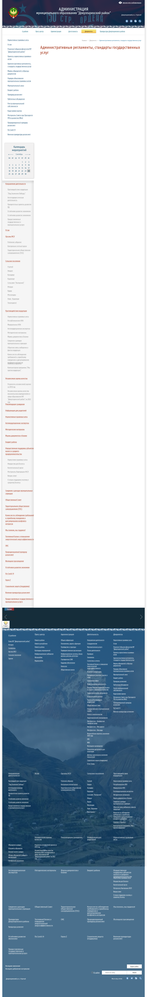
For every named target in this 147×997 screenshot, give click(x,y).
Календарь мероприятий (19, 148)
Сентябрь (19, 154)
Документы (93, 40)
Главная (84, 40)
